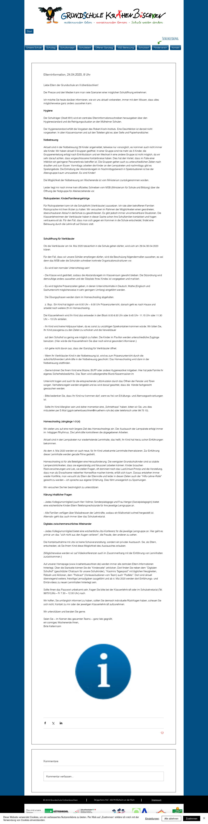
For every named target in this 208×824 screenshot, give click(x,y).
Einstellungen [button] (152, 818)
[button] (67, 47)
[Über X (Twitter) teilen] (53, 723)
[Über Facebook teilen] (45, 723)
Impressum (156, 800)
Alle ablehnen (171, 818)
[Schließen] (204, 818)
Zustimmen (191, 818)
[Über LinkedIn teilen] (61, 723)
